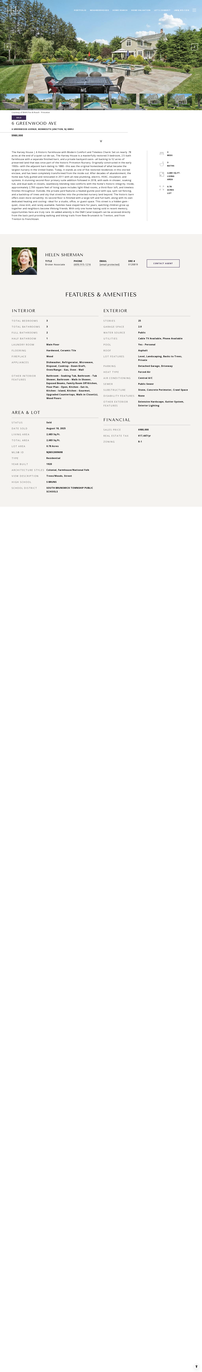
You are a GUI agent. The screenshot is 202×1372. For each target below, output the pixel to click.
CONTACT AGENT (163, 263)
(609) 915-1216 (82, 264)
